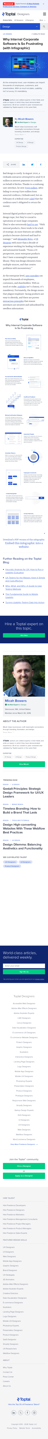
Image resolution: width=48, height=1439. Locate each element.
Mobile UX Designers (24, 1076)
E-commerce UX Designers (24, 1032)
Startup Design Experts (24, 1110)
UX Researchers (10, 1348)
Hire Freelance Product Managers (17, 1228)
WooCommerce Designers (24, 1139)
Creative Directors (10, 1293)
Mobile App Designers (24, 1071)
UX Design (7, 34)
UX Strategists (9, 1274)
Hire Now (24, 635)
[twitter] (32, 165)
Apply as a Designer (24, 1175)
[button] (42, 20)
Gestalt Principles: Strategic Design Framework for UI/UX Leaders (23, 792)
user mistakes (32, 276)
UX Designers (18, 20)
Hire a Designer (24, 1166)
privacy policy (39, 979)
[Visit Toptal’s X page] (20, 1412)
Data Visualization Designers (24, 1027)
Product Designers (12, 866)
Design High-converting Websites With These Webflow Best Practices (24, 828)
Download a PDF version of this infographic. (24, 540)
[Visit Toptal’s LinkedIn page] (13, 1412)
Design (6, 26)
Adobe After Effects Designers (24, 1008)
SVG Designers (24, 1115)
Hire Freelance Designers (13, 1210)
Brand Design (17, 804)
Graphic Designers (24, 1047)
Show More (19, 134)
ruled (31, 199)
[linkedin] (23, 165)
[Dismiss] (44, 4)
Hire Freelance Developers (14, 1205)
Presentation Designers (24, 1086)
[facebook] (41, 165)
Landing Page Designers (24, 1061)
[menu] (44, 14)
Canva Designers (24, 1022)
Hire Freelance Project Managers (17, 1223)
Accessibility (36, 1428)
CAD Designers (24, 1018)
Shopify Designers (24, 1105)
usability (22, 287)
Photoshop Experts (24, 1081)
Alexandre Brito (25, 239)
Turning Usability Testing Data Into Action (24, 602)
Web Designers (24, 1129)
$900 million (31, 188)
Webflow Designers (24, 1134)
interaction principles (13, 301)
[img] (30, 122)
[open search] (44, 26)
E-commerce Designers (13, 1302)
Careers (6, 1381)
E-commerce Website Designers (24, 1037)
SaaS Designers (9, 1339)
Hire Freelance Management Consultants (20, 1219)
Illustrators (24, 1052)
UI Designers (29, 20)
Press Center (8, 1376)
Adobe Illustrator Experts (24, 1013)
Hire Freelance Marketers (13, 1214)
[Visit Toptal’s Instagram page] (34, 1412)
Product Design (21, 146)
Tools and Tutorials (20, 820)
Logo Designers (24, 1066)
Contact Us (7, 1372)
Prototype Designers (24, 1095)
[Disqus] (24, 906)
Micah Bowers (25, 119)
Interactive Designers (24, 1056)
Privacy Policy (12, 1428)
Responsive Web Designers (24, 1100)
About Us (7, 1386)
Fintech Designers (24, 1042)
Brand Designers (10, 1270)
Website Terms (24, 1428)
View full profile (24, 675)
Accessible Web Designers (24, 1003)
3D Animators (8, 1279)
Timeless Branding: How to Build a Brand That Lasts (22, 810)
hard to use (32, 225)
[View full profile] (8, 122)
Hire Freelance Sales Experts (15, 1233)
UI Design (30, 142)
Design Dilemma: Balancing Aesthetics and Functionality (22, 846)
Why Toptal (7, 1367)
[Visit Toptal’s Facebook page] (27, 1412)
